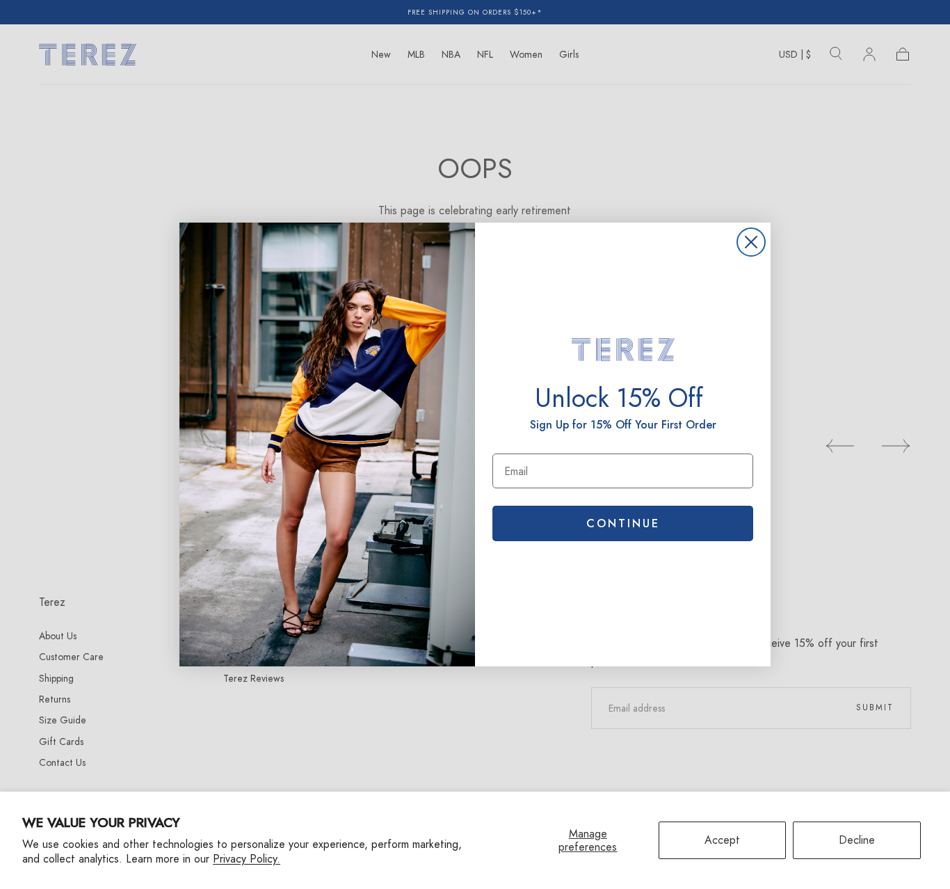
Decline (857, 840)
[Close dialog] (751, 242)
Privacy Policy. (246, 859)
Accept (722, 840)
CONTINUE (623, 523)
